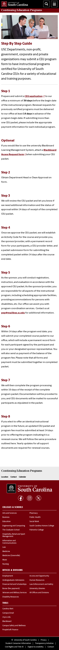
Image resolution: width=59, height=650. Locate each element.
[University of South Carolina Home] (14, 3)
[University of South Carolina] (29, 488)
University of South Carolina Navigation (54, 4)
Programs (21, 10)
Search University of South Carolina (46, 4)
